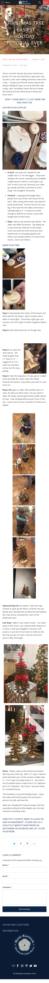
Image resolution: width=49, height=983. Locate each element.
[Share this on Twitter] (14, 843)
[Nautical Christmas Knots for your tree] (26, 703)
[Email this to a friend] (34, 843)
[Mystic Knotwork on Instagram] (22, 966)
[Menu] (1, 2)
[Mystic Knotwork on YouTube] (35, 966)
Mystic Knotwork (25, 973)
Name (6, 865)
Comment (7, 887)
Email (5, 876)
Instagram (8, 828)
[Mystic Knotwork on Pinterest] (27, 966)
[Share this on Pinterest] (27, 843)
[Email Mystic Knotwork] (13, 966)
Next (43, 59)
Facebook (23, 828)
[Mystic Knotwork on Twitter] (31, 966)
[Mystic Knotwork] (24, 2)
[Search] (39, 2)
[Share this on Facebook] (20, 843)
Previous (35, 59)
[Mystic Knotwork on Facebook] (18, 966)
